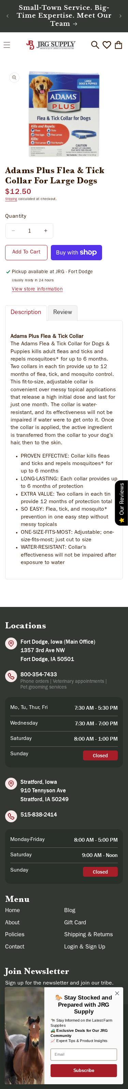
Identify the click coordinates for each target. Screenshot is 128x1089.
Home (12, 911)
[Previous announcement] (7, 16)
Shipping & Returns (88, 935)
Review (62, 313)
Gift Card (75, 923)
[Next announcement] (120, 16)
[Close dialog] (117, 993)
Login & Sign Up (84, 947)
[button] (7, 44)
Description (26, 313)
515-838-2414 (38, 814)
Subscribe (83, 1070)
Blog (69, 911)
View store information (37, 289)
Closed (100, 755)
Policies (15, 935)
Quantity (15, 216)
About (12, 923)
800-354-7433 (38, 674)
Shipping (11, 199)
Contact (14, 947)
